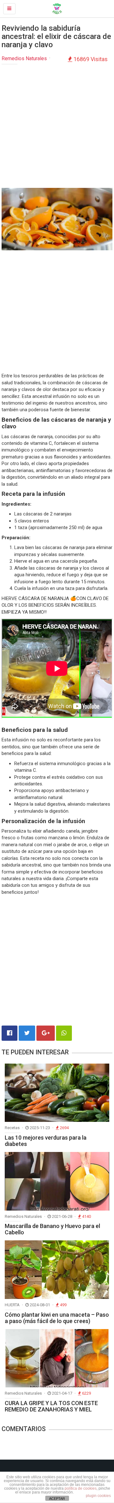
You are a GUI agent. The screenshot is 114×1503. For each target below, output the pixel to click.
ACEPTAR (57, 1498)
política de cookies (81, 1488)
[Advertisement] (57, 128)
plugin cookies (98, 1495)
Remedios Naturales (24, 58)
